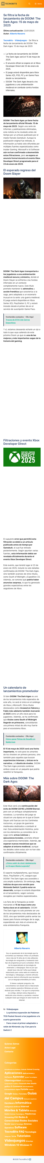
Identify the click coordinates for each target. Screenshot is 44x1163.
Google (8, 1093)
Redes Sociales (29, 1120)
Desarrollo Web (24, 1083)
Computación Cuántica (12, 1083)
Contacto (9, 1051)
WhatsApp (29, 1141)
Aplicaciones (13, 1073)
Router (7, 1124)
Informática (23, 1102)
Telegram (8, 1136)
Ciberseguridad (13, 1080)
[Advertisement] (22, 224)
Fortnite (24, 1089)
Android (24, 1069)
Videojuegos (21, 40)
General (31, 1089)
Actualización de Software (13, 1069)
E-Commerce (16, 1086)
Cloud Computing (26, 1081)
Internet (25, 1106)
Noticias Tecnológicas (17, 1114)
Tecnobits (8, 40)
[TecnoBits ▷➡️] (9, 4)
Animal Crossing (33, 1069)
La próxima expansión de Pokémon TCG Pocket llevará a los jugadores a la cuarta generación (21, 1016)
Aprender (18, 1076)
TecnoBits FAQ (14, 1131)
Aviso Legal (10, 1048)
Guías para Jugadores (30, 1099)
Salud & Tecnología (17, 1124)
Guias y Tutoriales (20, 1094)
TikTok (13, 1136)
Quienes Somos (12, 1044)
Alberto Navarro (17, 34)
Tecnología (30, 1132)
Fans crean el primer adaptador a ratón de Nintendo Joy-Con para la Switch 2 (20, 1026)
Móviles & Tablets (17, 1110)
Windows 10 (12, 1144)
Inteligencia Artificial (12, 1107)
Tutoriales (24, 1136)
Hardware (10, 1103)
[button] (29, 3)
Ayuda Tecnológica (31, 1077)
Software (21, 1127)
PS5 (16, 1117)
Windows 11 (26, 1145)
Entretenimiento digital (12, 1089)
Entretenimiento (28, 1086)
